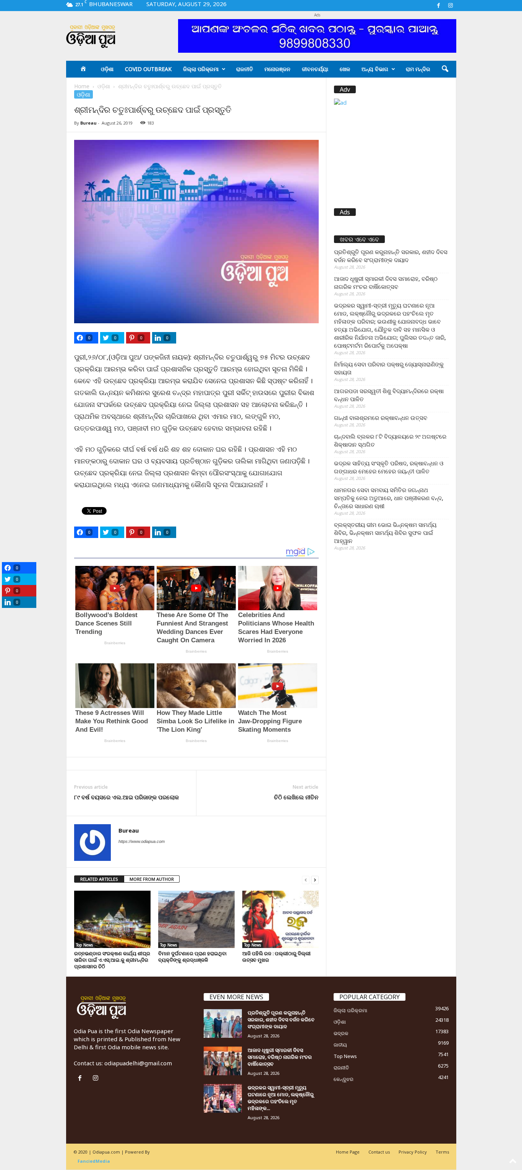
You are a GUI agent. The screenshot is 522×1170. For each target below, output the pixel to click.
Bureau (88, 123)
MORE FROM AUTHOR (152, 879)
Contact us (379, 1152)
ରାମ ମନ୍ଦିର (418, 69)
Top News (84, 945)
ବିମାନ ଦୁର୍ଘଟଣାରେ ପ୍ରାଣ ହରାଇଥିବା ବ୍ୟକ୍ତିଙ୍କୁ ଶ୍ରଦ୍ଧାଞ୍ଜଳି (192, 956)
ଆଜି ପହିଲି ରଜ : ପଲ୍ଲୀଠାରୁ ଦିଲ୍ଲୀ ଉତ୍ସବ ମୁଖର (276, 956)
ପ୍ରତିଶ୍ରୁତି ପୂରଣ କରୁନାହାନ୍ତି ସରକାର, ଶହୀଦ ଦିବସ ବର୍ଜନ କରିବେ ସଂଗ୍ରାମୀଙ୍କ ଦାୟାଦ (390, 256)
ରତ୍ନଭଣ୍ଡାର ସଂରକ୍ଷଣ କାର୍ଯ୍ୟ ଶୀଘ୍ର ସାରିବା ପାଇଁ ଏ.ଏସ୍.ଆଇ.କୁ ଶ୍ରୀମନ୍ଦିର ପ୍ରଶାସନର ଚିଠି (112, 960)
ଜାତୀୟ (340, 1044)
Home (81, 86)
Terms (442, 1152)
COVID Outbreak (148, 69)
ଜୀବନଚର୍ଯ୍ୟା (315, 69)
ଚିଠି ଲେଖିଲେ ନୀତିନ (296, 797)
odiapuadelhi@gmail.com (138, 1063)
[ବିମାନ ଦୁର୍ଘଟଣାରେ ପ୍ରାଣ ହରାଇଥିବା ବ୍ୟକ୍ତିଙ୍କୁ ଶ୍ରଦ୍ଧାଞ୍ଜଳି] (196, 919)
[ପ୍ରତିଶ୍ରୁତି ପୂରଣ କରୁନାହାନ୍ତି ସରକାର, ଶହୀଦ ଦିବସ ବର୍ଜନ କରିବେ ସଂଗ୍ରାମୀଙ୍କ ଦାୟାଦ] (223, 1023)
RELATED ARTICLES (99, 879)
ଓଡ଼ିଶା (107, 69)
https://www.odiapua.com (141, 841)
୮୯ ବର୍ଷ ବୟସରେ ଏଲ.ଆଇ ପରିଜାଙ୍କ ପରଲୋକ (126, 797)
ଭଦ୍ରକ (341, 1033)
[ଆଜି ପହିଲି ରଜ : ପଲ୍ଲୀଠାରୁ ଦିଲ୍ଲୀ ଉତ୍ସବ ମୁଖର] (280, 919)
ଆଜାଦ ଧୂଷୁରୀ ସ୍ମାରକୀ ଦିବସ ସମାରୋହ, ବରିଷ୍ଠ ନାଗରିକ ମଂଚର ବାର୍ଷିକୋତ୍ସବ (386, 282)
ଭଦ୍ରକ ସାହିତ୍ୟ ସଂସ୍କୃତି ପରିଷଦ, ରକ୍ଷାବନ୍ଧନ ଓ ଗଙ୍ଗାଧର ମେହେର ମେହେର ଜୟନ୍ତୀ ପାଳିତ (388, 467)
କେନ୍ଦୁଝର (343, 1079)
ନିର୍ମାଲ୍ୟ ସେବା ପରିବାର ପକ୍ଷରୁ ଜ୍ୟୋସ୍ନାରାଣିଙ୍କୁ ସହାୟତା (389, 368)
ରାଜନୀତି (244, 69)
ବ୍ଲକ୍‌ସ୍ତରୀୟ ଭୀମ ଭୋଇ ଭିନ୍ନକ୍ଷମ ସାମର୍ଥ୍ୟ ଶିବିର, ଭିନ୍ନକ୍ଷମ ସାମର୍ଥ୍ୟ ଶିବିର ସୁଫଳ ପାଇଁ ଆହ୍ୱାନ (385, 532)
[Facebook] (438, 5)
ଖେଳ (345, 69)
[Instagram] (450, 5)
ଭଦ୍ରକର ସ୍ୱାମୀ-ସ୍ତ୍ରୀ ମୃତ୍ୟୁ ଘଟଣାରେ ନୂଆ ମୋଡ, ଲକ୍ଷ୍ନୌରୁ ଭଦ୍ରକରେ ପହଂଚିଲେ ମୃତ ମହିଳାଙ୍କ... (281, 1098)
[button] (444, 69)
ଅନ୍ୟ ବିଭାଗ (375, 69)
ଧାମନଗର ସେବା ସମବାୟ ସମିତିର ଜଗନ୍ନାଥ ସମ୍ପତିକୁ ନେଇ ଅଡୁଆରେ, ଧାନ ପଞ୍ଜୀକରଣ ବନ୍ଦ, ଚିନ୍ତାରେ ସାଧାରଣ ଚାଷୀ (388, 498)
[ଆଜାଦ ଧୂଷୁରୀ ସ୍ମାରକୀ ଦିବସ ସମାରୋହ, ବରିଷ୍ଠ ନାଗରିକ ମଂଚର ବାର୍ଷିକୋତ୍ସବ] (223, 1061)
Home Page (348, 1152)
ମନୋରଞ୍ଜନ (277, 69)
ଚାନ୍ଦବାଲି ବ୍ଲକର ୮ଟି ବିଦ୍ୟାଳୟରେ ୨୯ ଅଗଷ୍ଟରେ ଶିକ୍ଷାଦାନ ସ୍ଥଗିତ (390, 440)
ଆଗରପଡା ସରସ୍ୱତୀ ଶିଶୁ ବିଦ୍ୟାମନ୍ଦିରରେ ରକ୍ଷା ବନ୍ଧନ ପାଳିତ (389, 395)
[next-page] (315, 879)
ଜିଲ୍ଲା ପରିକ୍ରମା (201, 69)
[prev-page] (306, 879)
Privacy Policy (413, 1152)
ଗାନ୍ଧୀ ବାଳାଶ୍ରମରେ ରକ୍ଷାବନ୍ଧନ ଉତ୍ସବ (380, 417)
